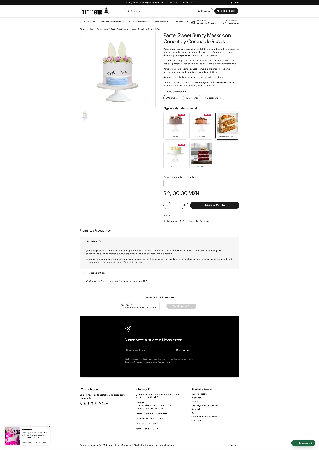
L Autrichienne (114, 445)
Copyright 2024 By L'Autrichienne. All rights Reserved (148, 445)
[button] (203, 21)
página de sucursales (203, 85)
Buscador (196, 397)
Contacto (196, 420)
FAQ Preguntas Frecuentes (204, 405)
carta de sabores (215, 77)
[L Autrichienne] (94, 11)
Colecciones (102, 29)
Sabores (195, 401)
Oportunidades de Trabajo (204, 416)
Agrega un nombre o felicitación (181, 177)
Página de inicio (86, 29)
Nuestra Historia (199, 393)
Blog (193, 413)
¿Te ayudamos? (305, 443)
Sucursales (196, 409)
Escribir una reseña (181, 306)
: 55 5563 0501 (155, 418)
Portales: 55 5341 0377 (147, 428)
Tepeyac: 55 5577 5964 (147, 423)
